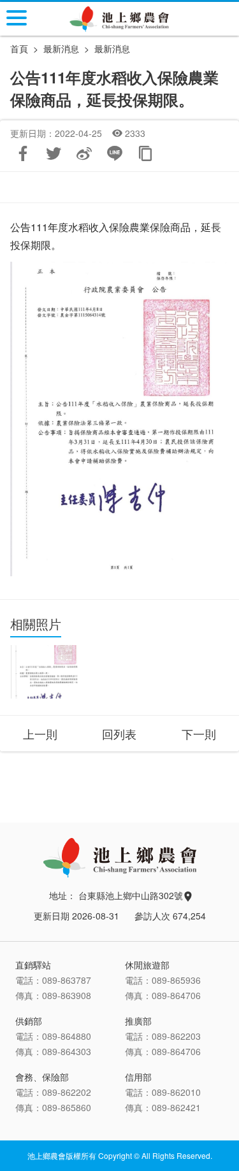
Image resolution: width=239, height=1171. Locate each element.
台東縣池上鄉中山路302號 (131, 895)
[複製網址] (145, 153)
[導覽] (16, 18)
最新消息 (112, 48)
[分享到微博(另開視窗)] (84, 153)
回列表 (119, 733)
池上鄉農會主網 (119, 19)
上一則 (40, 733)
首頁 (19, 48)
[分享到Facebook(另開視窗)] (23, 153)
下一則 (199, 733)
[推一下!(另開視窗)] (53, 153)
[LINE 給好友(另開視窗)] (114, 153)
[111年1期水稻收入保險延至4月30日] (46, 672)
